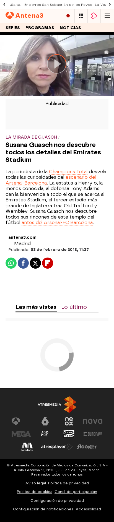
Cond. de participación (76, 492)
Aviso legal (35, 483)
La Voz (101, 5)
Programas (39, 27)
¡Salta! (16, 5)
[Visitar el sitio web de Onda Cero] (69, 434)
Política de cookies (34, 492)
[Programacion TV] (81, 16)
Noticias (70, 27)
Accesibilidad (88, 509)
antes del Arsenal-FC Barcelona (57, 222)
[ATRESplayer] (94, 16)
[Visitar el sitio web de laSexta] (45, 421)
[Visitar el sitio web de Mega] (21, 434)
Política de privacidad (68, 483)
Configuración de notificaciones (43, 509)
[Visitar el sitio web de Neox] (69, 421)
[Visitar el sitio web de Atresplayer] (57, 447)
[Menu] (107, 16)
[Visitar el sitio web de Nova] (92, 421)
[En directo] (68, 16)
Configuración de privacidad (57, 500)
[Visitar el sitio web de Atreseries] (45, 434)
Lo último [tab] (74, 307)
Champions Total (68, 171)
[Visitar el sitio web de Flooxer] (87, 447)
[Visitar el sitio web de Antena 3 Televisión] (21, 421)
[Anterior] (4, 4)
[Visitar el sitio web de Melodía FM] (27, 447)
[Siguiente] (110, 4)
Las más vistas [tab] (35, 307)
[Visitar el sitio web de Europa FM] (92, 434)
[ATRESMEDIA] (57, 404)
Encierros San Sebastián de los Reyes (58, 5)
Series (13, 27)
